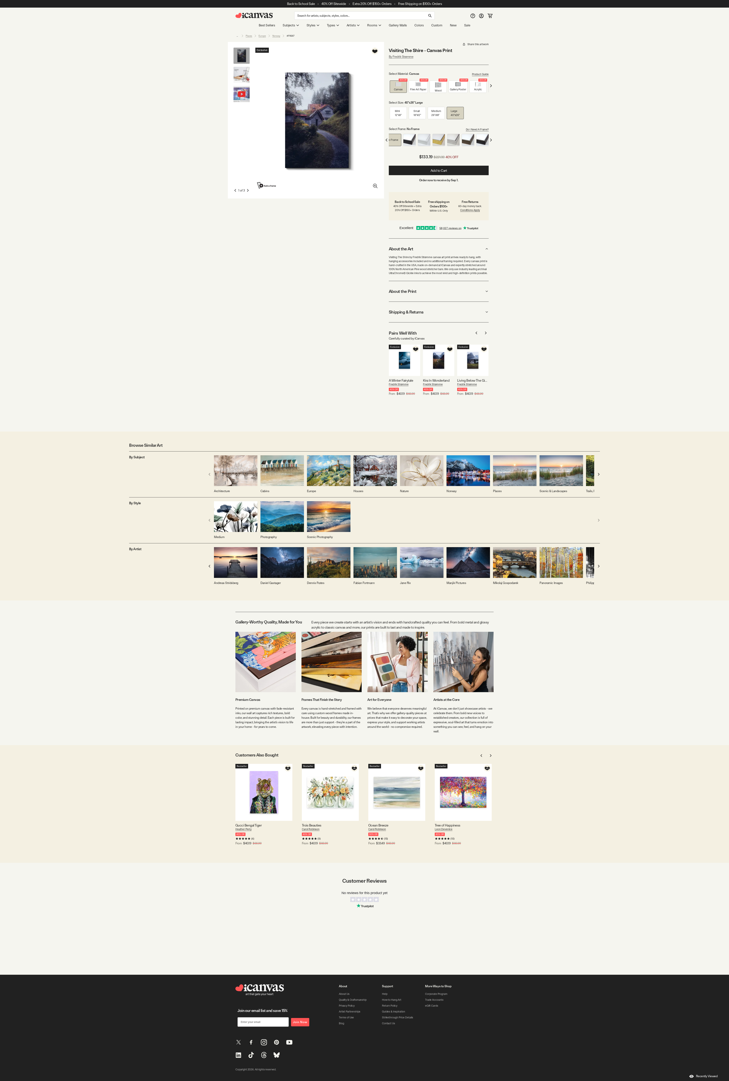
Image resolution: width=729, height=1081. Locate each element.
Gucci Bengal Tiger (248, 825)
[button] (398, 86)
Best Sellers (267, 25)
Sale (467, 25)
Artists (351, 25)
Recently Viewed (707, 1076)
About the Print (402, 291)
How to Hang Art (391, 999)
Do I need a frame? (477, 129)
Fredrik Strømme (399, 384)
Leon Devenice (443, 829)
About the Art (401, 248)
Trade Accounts (434, 999)
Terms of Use (346, 1017)
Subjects (289, 25)
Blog (341, 1023)
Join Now (300, 1022)
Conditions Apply (470, 210)
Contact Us (388, 1023)
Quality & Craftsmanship (353, 999)
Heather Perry (243, 829)
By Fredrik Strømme (401, 56)
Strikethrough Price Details (397, 1017)
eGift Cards (431, 1005)
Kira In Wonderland (436, 380)
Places (249, 36)
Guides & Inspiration (393, 1011)
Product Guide (480, 74)
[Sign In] (481, 15)
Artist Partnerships (349, 1011)
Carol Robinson (311, 829)
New (453, 25)
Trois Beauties (311, 825)
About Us (344, 993)
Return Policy (389, 1005)
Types (331, 25)
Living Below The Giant (472, 380)
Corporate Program (436, 993)
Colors (419, 25)
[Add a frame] (266, 185)
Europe (262, 36)
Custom (436, 25)
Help (384, 993)
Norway (276, 36)
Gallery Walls (398, 25)
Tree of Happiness (447, 825)
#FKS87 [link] (290, 36)
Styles (311, 25)
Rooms (372, 25)
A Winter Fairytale (401, 380)
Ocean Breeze (378, 825)
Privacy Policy (347, 1005)
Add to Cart (439, 171)
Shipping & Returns (406, 312)
